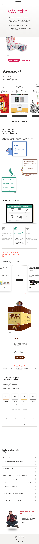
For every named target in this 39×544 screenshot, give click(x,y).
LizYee (37, 84)
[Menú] (2, 2)
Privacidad (24, 537)
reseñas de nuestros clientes (21, 368)
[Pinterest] (20, 541)
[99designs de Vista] (17, 2)
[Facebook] (16, 541)
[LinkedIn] (19, 541)
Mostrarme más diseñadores (19, 121)
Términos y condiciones (18, 537)
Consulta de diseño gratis (29, 527)
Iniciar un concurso (25, 60)
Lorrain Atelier (18, 84)
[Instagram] (22, 541)
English (22, 539)
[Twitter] (18, 541)
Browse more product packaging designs (26, 293)
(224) (26, 87)
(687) (5, 87)
